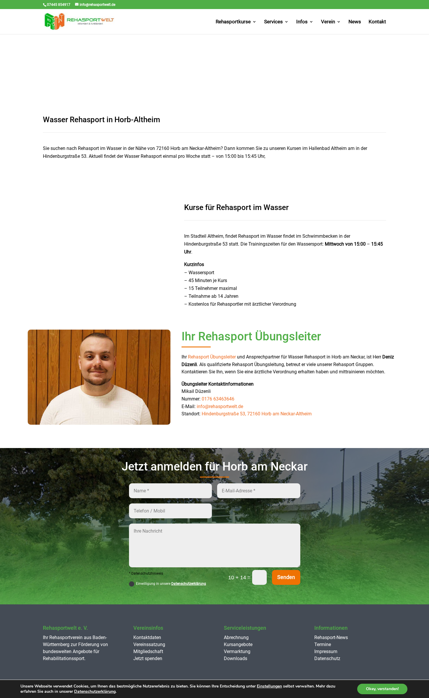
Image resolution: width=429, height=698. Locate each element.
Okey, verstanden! (382, 689)
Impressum (325, 651)
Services (273, 22)
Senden (286, 577)
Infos (302, 22)
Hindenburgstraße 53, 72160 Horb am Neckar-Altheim (257, 414)
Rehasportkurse (233, 22)
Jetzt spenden (147, 658)
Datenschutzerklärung (188, 584)
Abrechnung (236, 637)
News (354, 22)
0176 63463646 (218, 399)
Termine (322, 644)
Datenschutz (327, 658)
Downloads (235, 658)
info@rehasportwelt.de (220, 406)
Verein (328, 22)
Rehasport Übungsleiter (212, 357)
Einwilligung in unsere (171, 584)
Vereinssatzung (149, 644)
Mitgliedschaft (148, 651)
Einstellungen (269, 686)
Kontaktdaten (147, 637)
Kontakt (377, 22)
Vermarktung (237, 651)
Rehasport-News (331, 637)
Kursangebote (238, 644)
